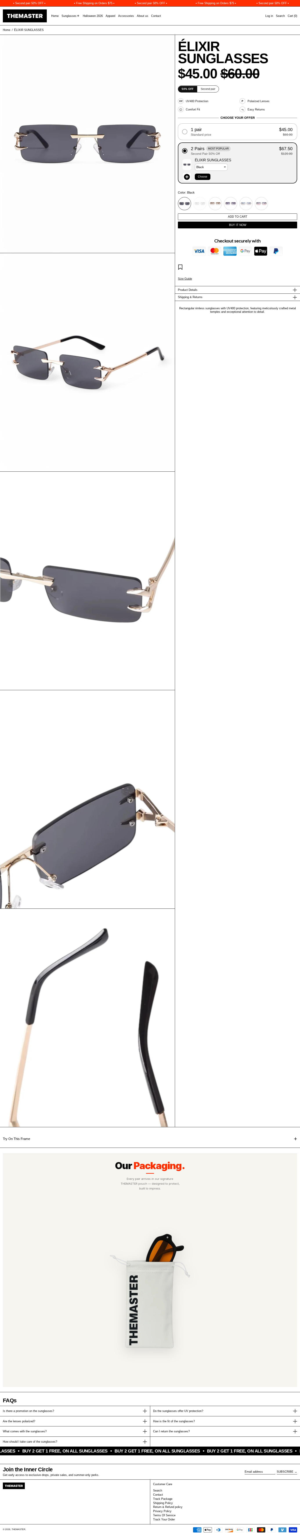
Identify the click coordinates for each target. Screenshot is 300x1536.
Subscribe (285, 1471)
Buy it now (237, 225)
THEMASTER (18, 1529)
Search (157, 1490)
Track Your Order (164, 1519)
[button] (280, 16)
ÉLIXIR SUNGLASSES (29, 30)
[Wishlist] (181, 267)
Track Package (162, 1498)
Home (6, 30)
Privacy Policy (162, 1511)
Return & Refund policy (168, 1507)
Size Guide (185, 278)
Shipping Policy (163, 1503)
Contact (158, 1494)
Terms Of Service (164, 1515)
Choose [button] (202, 176)
